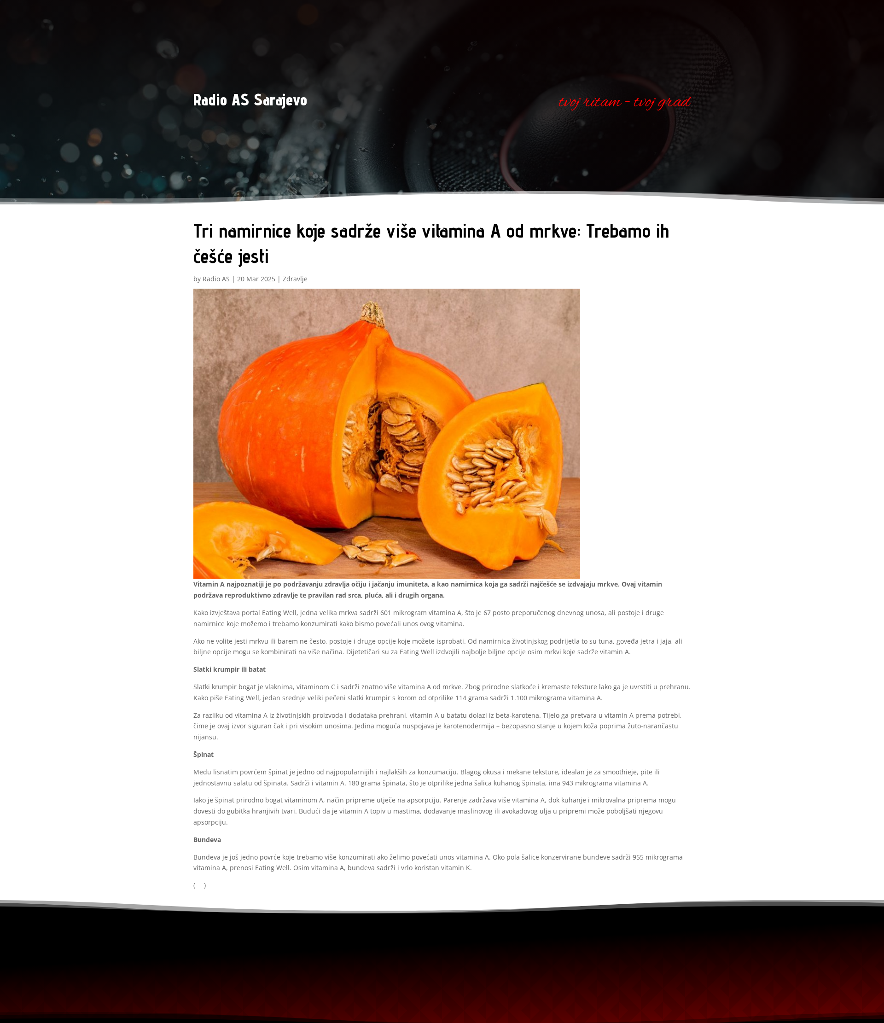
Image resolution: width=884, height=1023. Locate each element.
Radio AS (216, 278)
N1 (199, 885)
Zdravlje (295, 278)
